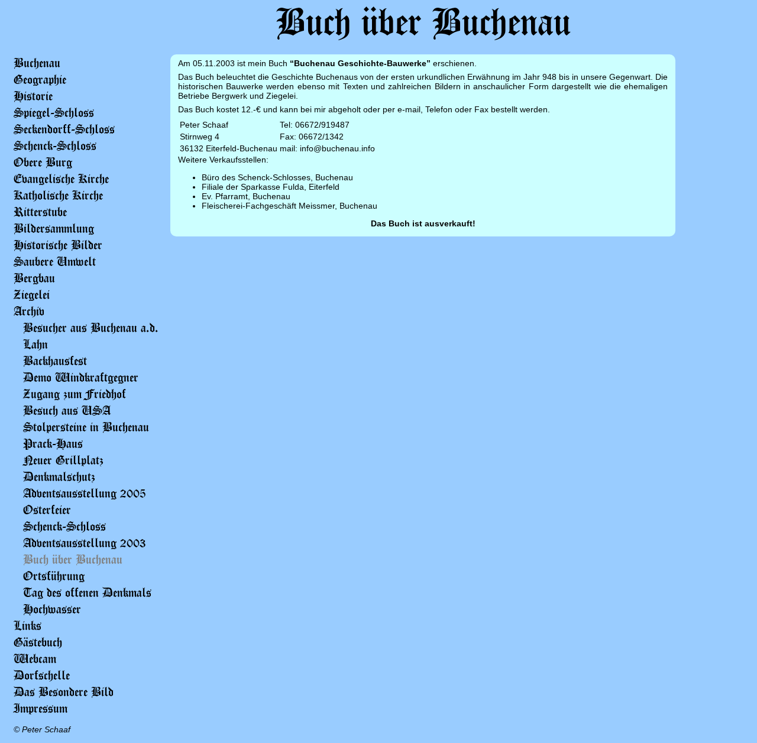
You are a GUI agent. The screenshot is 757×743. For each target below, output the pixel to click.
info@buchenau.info (337, 148)
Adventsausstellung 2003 (84, 542)
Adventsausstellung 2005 (84, 493)
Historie (33, 95)
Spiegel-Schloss (54, 112)
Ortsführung (54, 575)
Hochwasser (52, 609)
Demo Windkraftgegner (80, 377)
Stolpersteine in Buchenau (86, 426)
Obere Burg (43, 162)
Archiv (29, 311)
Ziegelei (32, 294)
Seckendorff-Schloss (64, 129)
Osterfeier (47, 509)
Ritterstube (40, 211)
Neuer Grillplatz (63, 460)
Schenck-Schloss (55, 145)
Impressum (40, 708)
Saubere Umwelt (55, 261)
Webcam (35, 658)
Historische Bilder (58, 244)
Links (27, 625)
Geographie (40, 79)
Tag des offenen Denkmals (87, 592)
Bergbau (34, 278)
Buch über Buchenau (72, 559)
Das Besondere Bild (64, 691)
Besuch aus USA (67, 410)
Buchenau (37, 62)
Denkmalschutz (59, 476)
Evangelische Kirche (61, 178)
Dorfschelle (42, 675)
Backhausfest (55, 360)
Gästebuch (38, 642)
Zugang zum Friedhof (74, 393)
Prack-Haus (53, 443)
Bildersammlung (54, 228)
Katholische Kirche (58, 195)
